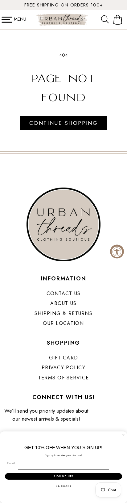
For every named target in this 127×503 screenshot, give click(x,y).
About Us (63, 303)
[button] (106, 19)
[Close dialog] (123, 435)
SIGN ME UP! (63, 476)
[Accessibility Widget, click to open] (117, 252)
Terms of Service (63, 377)
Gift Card (63, 357)
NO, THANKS (63, 486)
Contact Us (64, 293)
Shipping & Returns (63, 313)
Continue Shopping (63, 123)
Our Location (63, 323)
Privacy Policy (63, 367)
